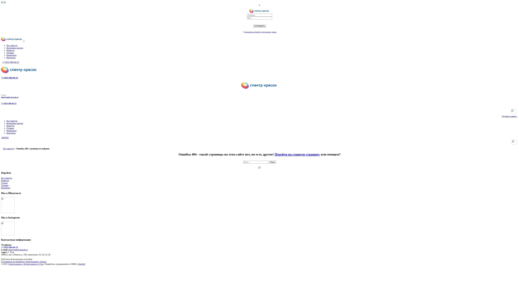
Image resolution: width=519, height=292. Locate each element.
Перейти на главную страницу (297, 154)
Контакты (5, 188)
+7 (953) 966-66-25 (10, 62)
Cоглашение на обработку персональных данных (260, 32)
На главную (8, 148)
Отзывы (5, 185)
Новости (5, 180)
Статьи (4, 183)
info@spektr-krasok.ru (9, 97)
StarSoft (81, 264)
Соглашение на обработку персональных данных (23, 262)
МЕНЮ (5, 138)
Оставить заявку (510, 116)
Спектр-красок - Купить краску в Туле (25, 264)
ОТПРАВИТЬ (259, 26)
